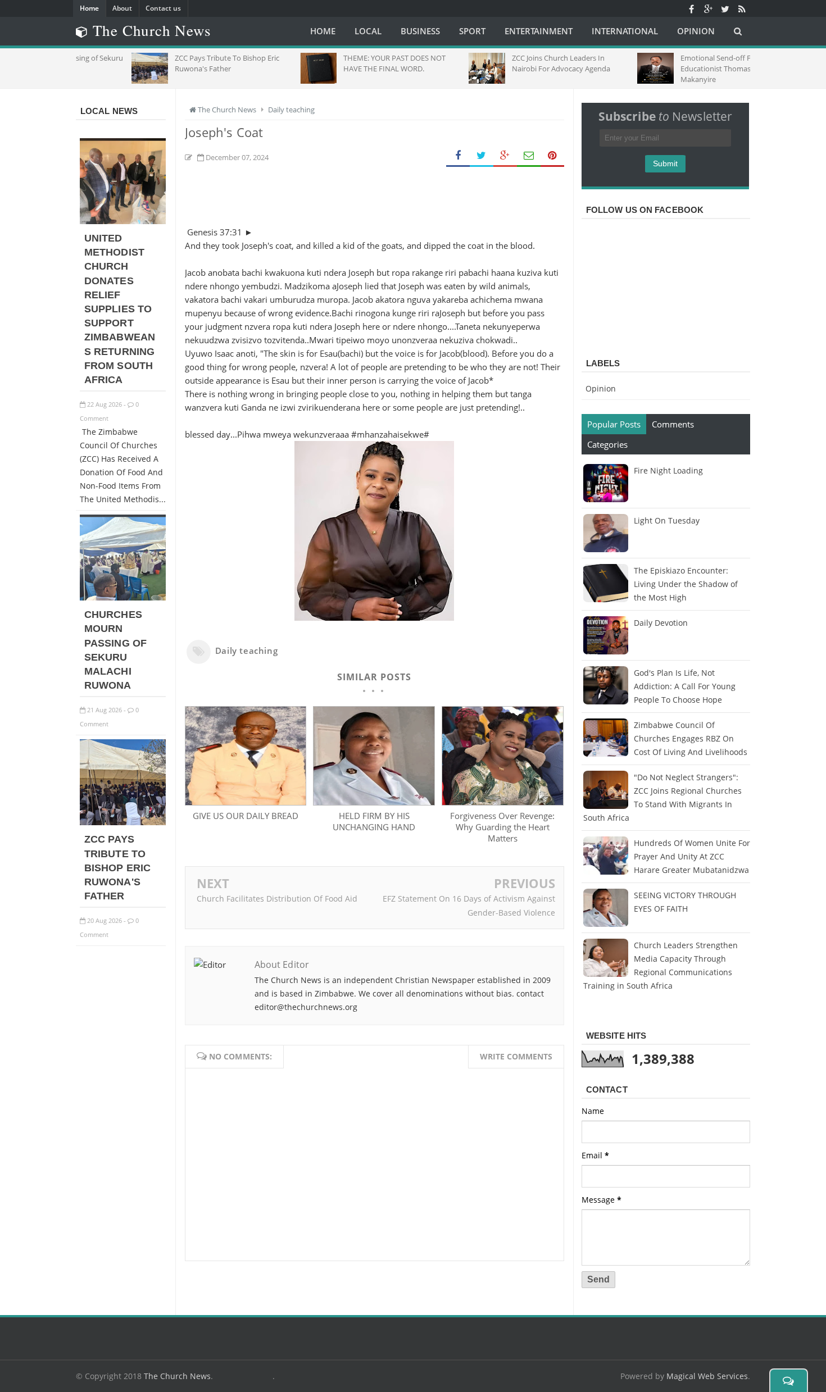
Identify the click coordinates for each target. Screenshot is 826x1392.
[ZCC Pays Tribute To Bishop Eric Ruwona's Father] (123, 822)
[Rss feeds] (741, 8)
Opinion (601, 388)
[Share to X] (481, 156)
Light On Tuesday (667, 520)
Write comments (516, 1056)
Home (89, 8)
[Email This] (529, 156)
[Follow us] (724, 8)
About (122, 8)
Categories (607, 444)
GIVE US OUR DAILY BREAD (245, 815)
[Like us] (691, 8)
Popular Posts (614, 424)
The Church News (177, 1376)
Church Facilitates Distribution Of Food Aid (277, 898)
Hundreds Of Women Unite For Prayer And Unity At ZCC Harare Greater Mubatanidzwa (692, 856)
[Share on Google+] (505, 156)
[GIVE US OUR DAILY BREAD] (245, 802)
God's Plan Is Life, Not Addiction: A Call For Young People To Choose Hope (685, 686)
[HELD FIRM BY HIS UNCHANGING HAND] (373, 802)
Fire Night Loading (668, 470)
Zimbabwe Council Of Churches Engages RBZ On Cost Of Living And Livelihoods (690, 738)
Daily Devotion (661, 622)
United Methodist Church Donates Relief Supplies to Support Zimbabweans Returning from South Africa (119, 309)
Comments (673, 424)
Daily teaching (246, 650)
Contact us (163, 8)
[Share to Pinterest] (552, 156)
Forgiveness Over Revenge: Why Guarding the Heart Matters (502, 827)
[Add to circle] (708, 8)
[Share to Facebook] (458, 156)
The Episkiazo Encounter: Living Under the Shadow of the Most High (686, 584)
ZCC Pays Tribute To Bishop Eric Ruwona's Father (117, 868)
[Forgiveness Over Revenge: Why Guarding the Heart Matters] (502, 802)
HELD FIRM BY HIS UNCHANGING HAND (374, 821)
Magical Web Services (707, 1376)
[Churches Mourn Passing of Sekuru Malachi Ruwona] (123, 597)
